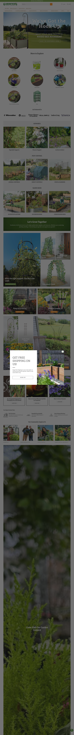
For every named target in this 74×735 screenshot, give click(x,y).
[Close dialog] (63, 352)
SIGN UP (23, 377)
